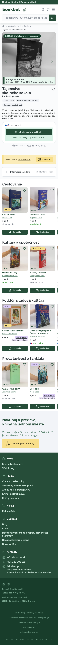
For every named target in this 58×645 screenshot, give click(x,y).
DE (16, 639)
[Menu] (53, 9)
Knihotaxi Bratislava (13, 494)
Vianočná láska (37, 214)
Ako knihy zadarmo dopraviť (18, 485)
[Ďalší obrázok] (52, 61)
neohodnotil (24, 159)
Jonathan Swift (9, 392)
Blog (4, 524)
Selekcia (34, 389)
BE (46, 639)
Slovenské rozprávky (13, 331)
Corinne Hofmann (10, 276)
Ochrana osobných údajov (29, 622)
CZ (7, 639)
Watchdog (8, 468)
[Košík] (48, 9)
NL (37, 639)
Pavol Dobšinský (9, 334)
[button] (29, 58)
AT (12, 639)
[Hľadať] (52, 18)
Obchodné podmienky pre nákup (29, 613)
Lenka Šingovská (11, 96)
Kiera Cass (34, 392)
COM (22, 639)
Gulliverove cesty (11, 389)
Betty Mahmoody (37, 276)
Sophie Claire (36, 218)
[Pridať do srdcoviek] (53, 89)
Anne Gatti (7, 218)
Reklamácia (8, 511)
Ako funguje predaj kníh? (16, 489)
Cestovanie (12, 184)
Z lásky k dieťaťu (38, 273)
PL (51, 639)
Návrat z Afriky (9, 273)
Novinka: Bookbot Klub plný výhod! (19, 2)
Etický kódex (29, 627)
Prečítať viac (7, 118)
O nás (5, 528)
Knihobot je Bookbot (29, 632)
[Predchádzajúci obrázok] (5, 61)
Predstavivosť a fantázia (23, 358)
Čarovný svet (8, 214)
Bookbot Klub (9, 544)
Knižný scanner (10, 498)
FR (41, 639)
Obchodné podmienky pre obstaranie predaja (29, 618)
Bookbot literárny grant (15, 540)
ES (28, 639)
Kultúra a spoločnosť (20, 242)
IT (32, 639)
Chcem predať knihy (13, 481)
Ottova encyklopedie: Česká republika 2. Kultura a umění (41, 333)
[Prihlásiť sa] (43, 9)
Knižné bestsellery (12, 464)
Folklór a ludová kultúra (23, 300)
